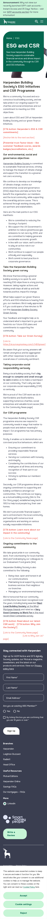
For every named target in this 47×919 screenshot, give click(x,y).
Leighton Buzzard (11, 754)
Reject (23, 913)
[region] (23, 892)
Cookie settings (23, 904)
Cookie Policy (29, 887)
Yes (8, 711)
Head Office (9, 764)
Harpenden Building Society (16, 163)
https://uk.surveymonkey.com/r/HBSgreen (24, 344)
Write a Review (11, 834)
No (18, 711)
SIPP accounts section (18, 12)
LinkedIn (11, 803)
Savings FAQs (9, 786)
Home (9, 38)
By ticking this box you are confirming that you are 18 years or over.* (25, 718)
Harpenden (8, 748)
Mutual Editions (10, 776)
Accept (23, 895)
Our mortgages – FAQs (14, 792)
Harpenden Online (11, 781)
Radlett (6, 759)
